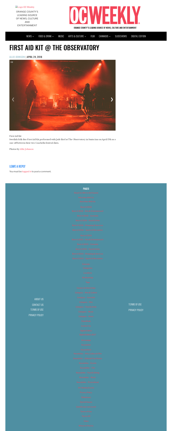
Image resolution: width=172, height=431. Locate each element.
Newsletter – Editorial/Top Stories (87, 358)
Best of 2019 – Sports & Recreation (87, 258)
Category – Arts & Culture (86, 292)
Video (86, 421)
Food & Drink (44, 36)
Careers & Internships (86, 288)
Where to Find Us (86, 426)
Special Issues (86, 402)
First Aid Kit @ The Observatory (54, 47)
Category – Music (86, 311)
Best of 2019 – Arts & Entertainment (87, 239)
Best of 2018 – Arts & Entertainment (87, 211)
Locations (87, 273)
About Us (39, 299)
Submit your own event (86, 407)
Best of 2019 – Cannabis (87, 244)
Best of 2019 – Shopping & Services (87, 254)
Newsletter (86, 345)
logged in (26, 171)
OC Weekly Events (86, 388)
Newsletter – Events (87, 363)
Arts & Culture (76, 36)
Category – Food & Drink (86, 307)
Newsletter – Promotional (88, 382)
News (29, 36)
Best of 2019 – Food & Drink (88, 249)
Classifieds (86, 321)
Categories (87, 268)
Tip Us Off (86, 416)
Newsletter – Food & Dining (87, 372)
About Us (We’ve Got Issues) (86, 193)
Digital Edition (138, 36)
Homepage (86, 340)
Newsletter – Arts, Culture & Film (88, 353)
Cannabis (103, 36)
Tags (88, 282)
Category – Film (86, 302)
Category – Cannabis (86, 297)
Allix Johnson (17, 57)
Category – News (86, 316)
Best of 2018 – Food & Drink (88, 220)
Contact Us (38, 304)
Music (61, 36)
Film (93, 36)
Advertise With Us (86, 197)
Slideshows (121, 36)
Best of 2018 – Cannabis (87, 216)
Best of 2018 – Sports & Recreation (87, 230)
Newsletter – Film (87, 368)
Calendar (86, 264)
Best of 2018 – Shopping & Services (87, 225)
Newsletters (86, 350)
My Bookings (87, 277)
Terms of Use (37, 309)
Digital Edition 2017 (87, 334)
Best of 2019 (86, 235)
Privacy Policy (36, 315)
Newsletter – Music (87, 377)
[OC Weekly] (24, 7)
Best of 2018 (86, 207)
